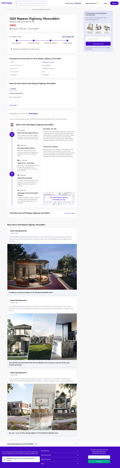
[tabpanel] (42, 99)
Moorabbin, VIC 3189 (23, 9)
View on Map (70, 213)
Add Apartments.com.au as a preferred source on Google (21, 459)
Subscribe (99, 461)
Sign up (114, 3)
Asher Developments (16, 93)
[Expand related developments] (76, 444)
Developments (11, 9)
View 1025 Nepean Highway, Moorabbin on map (59, 198)
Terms (108, 47)
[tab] (13, 88)
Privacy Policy (89, 49)
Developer (13, 88)
